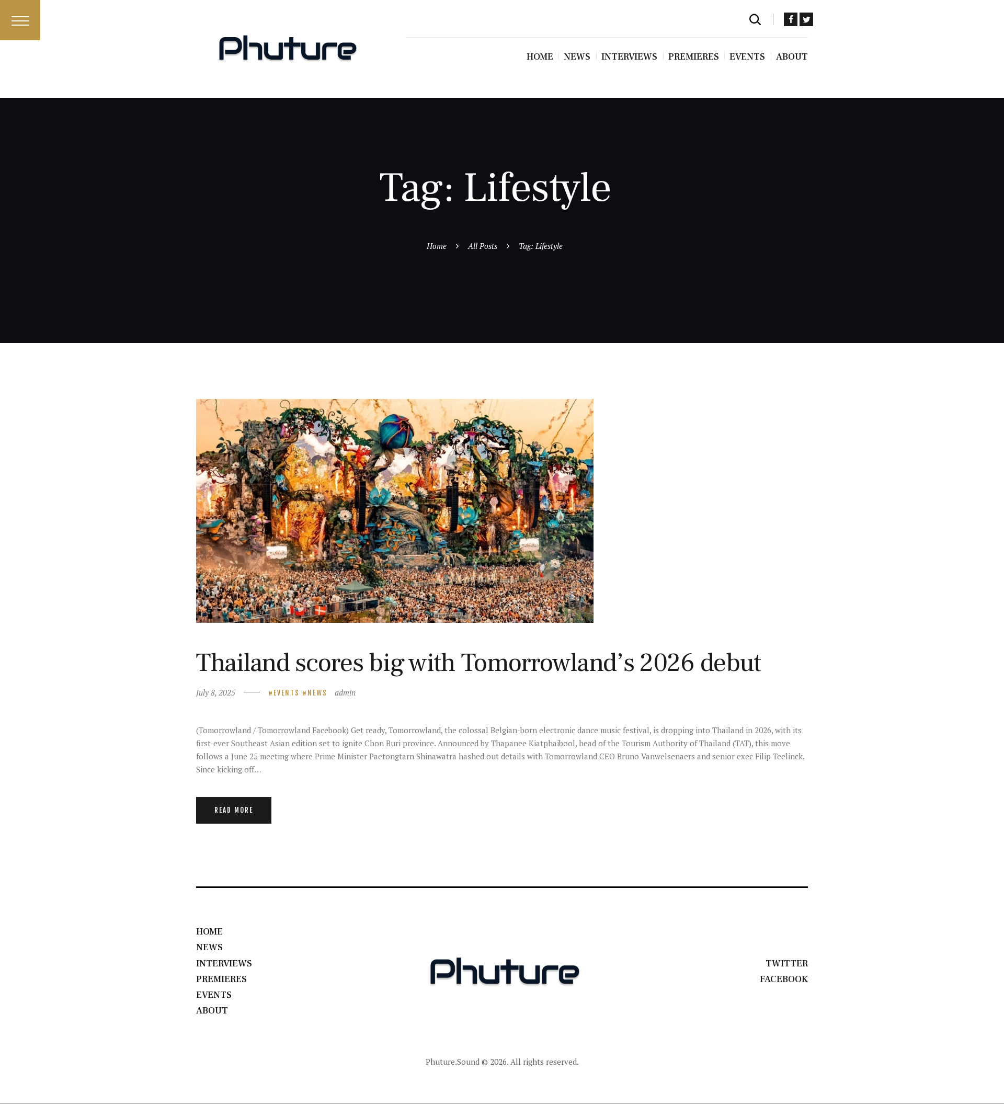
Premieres (221, 979)
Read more (233, 810)
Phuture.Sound (453, 1061)
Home (437, 246)
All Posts (482, 246)
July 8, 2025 (215, 692)
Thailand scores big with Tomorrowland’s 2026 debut (478, 662)
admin (345, 692)
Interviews (224, 964)
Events (286, 693)
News (317, 693)
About (212, 1011)
